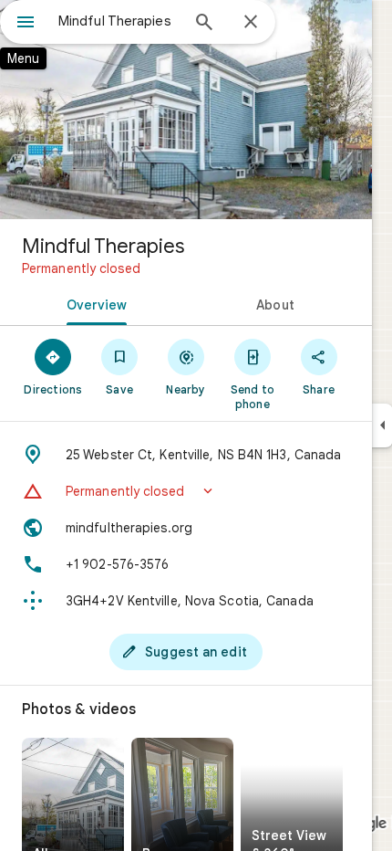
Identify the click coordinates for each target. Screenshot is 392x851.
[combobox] (118, 21)
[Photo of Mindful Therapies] (186, 109)
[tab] (93, 303)
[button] (186, 491)
